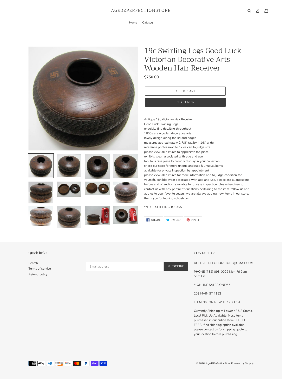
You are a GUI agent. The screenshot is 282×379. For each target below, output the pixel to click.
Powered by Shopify (242, 363)
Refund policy (37, 274)
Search (33, 263)
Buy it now (185, 102)
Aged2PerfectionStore (141, 10)
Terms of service (39, 268)
